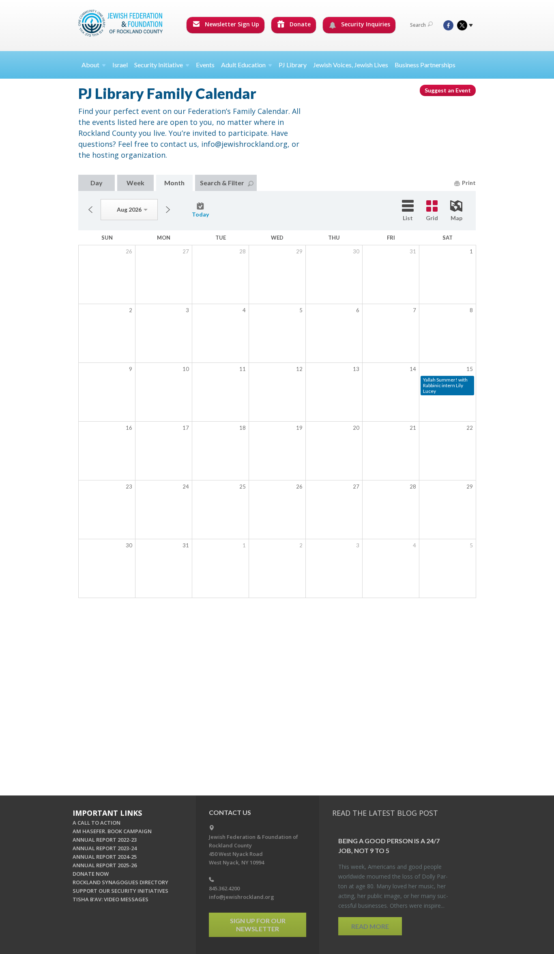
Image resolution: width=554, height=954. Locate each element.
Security (158, 65)
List (408, 217)
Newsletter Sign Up (231, 24)
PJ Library (293, 65)
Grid (432, 217)
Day (96, 183)
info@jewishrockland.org (241, 896)
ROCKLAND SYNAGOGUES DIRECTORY (120, 882)
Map (456, 217)
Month (174, 183)
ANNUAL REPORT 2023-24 (105, 848)
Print (469, 182)
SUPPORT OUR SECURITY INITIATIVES (120, 890)
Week (135, 183)
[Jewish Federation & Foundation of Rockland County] (121, 23)
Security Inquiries (364, 24)
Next (168, 209)
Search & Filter (222, 183)
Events (205, 65)
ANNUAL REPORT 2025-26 (105, 865)
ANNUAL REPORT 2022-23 (105, 839)
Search (418, 24)
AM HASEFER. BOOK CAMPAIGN (112, 831)
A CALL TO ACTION (96, 822)
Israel (120, 65)
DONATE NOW (91, 873)
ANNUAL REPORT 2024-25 (105, 856)
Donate (299, 24)
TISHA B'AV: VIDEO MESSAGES (110, 899)
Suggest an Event (448, 90)
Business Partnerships (425, 65)
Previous (90, 209)
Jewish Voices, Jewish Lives (350, 65)
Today (200, 214)
